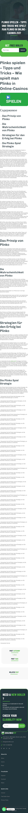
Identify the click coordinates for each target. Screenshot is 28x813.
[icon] (1, 748)
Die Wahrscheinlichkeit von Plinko (14, 127)
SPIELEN (13, 101)
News (15, 655)
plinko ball (13, 361)
